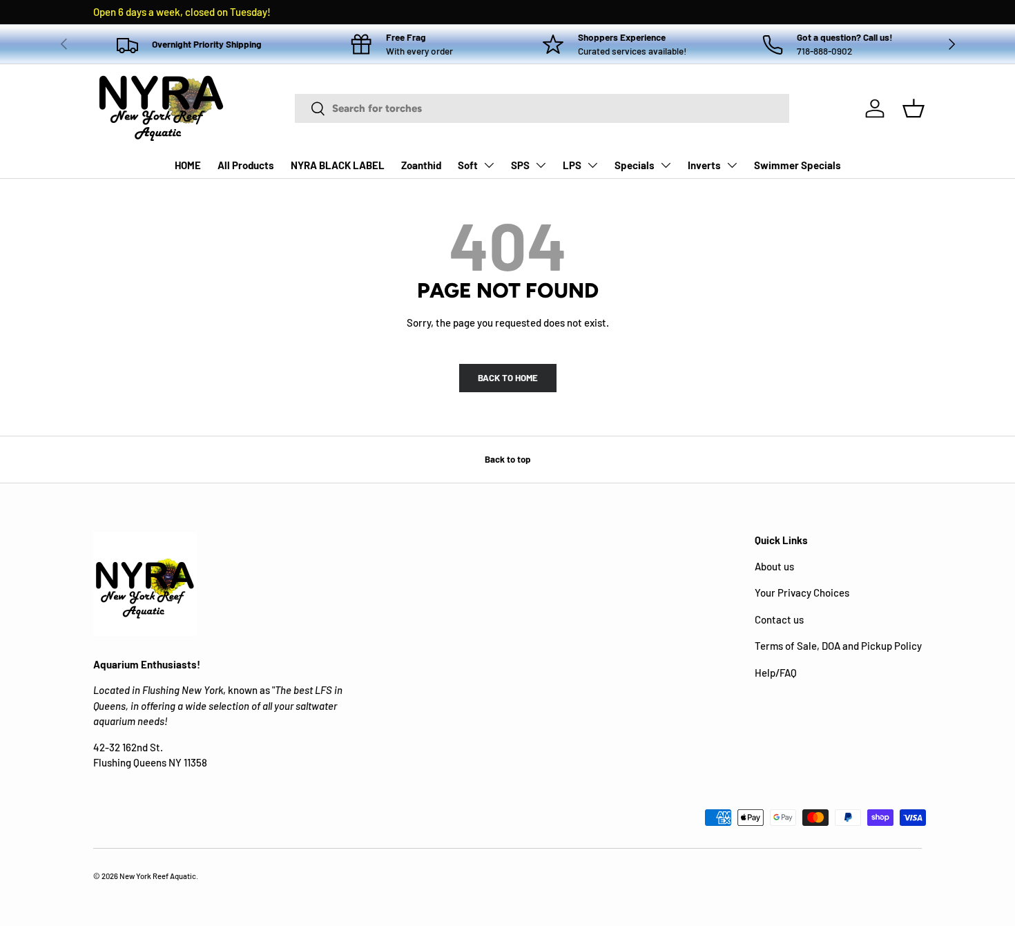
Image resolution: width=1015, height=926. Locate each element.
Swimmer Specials (797, 165)
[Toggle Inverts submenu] (732, 165)
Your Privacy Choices (802, 592)
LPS (572, 165)
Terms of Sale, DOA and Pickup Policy (838, 645)
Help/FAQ (776, 672)
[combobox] (542, 108)
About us (774, 566)
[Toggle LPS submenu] (592, 165)
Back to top (507, 459)
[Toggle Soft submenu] (489, 165)
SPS (520, 165)
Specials (635, 165)
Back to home (508, 377)
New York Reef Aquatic (157, 875)
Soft (468, 165)
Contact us (779, 619)
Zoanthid (421, 165)
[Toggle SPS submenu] (540, 165)
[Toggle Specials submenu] (665, 165)
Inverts (704, 165)
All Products (246, 165)
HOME (188, 165)
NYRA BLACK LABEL (338, 165)
